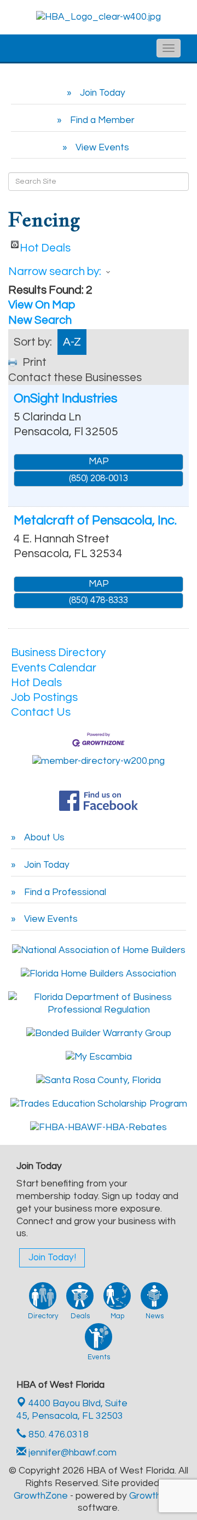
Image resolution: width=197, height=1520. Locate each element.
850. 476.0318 (57, 1435)
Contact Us (41, 712)
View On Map (41, 305)
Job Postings (44, 697)
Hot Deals (45, 245)
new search (40, 320)
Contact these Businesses (75, 377)
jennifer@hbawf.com (71, 1453)
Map (99, 461)
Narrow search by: (54, 271)
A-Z (72, 342)
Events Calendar (53, 668)
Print (34, 362)
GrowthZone (41, 1496)
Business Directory (58, 652)
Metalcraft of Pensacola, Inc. (95, 520)
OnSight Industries (65, 398)
